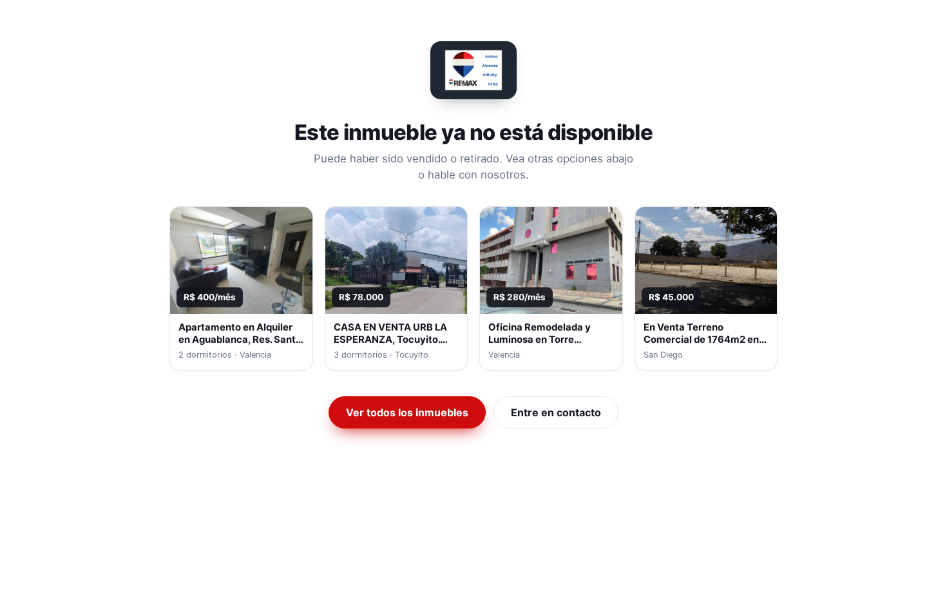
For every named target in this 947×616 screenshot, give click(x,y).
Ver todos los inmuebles (407, 412)
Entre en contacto (556, 412)
